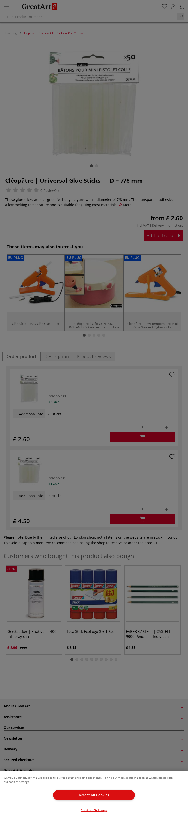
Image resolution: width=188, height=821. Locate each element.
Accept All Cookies (94, 795)
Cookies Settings (94, 810)
